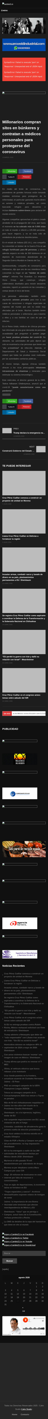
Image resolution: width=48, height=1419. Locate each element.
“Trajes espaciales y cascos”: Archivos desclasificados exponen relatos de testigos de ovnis (24, 1195)
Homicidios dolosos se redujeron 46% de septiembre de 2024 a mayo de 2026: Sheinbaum (23, 1047)
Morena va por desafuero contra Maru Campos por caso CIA (21, 1169)
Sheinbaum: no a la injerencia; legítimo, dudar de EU (22, 1114)
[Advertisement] (24, 1371)
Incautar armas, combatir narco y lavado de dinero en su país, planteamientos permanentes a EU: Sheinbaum (22, 577)
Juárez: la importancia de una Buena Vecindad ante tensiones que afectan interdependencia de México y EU (21, 1205)
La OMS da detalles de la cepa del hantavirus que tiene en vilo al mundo (25, 1223)
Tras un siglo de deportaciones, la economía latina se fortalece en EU (24, 1186)
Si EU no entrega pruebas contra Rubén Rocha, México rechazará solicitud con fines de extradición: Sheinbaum (24, 1027)
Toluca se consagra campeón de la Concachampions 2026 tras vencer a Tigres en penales (24, 1096)
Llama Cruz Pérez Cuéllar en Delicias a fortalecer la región (22, 982)
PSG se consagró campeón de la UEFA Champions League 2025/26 (22, 1087)
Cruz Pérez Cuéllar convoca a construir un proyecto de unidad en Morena (23, 975)
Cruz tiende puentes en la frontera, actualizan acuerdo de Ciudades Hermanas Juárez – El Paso (23, 1079)
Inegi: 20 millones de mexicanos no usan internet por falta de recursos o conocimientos (23, 1178)
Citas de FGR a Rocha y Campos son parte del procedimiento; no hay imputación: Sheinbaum (23, 1144)
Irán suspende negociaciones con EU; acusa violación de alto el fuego (24, 1121)
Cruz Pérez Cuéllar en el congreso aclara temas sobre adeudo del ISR (23, 1019)
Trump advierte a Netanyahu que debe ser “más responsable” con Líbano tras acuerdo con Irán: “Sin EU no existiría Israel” (24, 1038)
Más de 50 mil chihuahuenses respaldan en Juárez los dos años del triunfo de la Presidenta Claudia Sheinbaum (24, 1106)
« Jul (23, 1307)
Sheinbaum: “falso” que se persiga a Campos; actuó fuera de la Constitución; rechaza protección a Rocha (23, 1215)
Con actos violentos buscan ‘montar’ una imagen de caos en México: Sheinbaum (23, 1056)
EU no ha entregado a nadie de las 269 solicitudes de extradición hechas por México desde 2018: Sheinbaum (21, 1154)
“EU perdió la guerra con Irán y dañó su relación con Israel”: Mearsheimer (22, 1012)
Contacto (25, 1414)
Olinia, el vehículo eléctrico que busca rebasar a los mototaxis (21, 1070)
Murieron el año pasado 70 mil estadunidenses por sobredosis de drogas (23, 1162)
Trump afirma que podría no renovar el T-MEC (23, 1063)
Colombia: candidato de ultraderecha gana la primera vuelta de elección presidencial (25, 1128)
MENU (5, 10)
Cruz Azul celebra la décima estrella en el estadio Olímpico (23, 1135)
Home (14, 1414)
